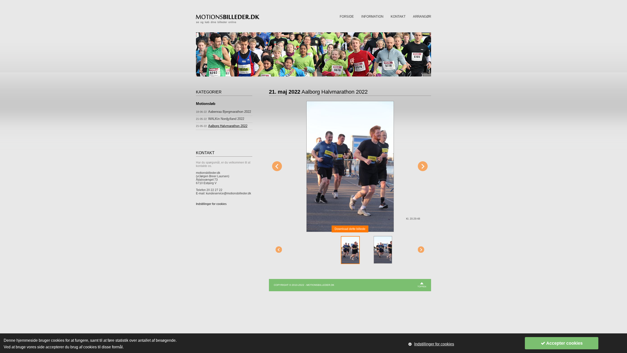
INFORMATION (372, 16)
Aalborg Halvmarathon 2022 (227, 126)
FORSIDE (347, 16)
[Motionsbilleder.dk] (227, 23)
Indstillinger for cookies (211, 204)
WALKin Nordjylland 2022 (226, 119)
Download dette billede (350, 229)
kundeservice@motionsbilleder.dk (228, 193)
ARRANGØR (422, 16)
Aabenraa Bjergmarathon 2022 (229, 111)
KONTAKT (398, 16)
